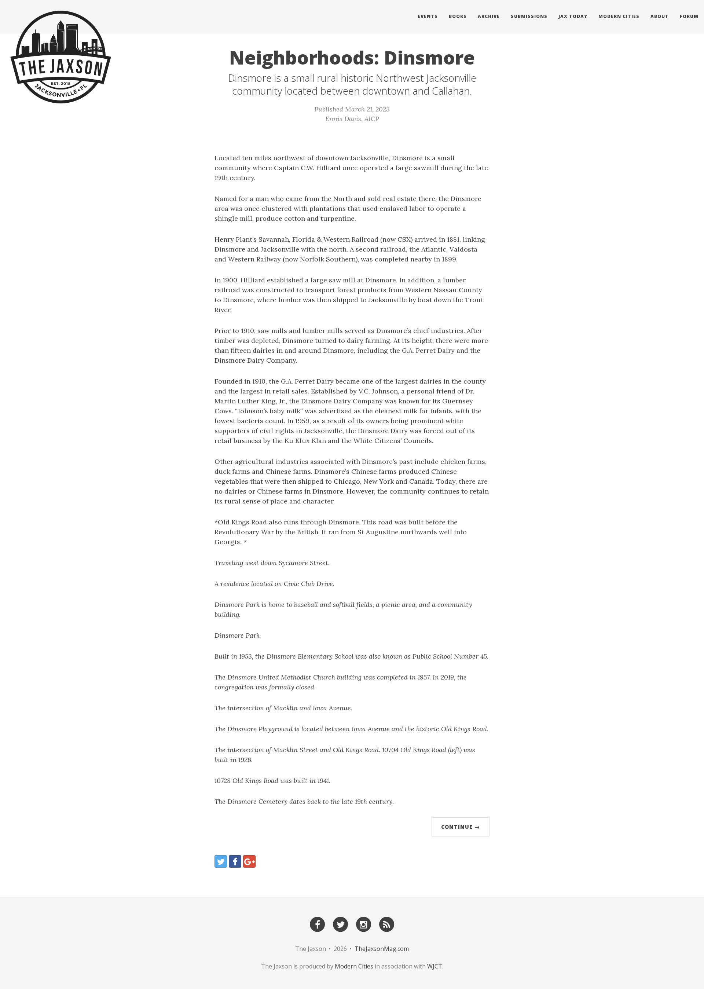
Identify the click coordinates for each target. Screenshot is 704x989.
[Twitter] (340, 924)
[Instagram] (364, 924)
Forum (689, 16)
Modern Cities (618, 16)
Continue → (460, 826)
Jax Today (572, 16)
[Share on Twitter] (220, 861)
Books (458, 16)
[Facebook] (317, 924)
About (659, 16)
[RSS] (387, 924)
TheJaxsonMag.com (382, 949)
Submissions (529, 16)
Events (428, 16)
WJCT (434, 966)
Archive (489, 16)
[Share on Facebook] (235, 861)
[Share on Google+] (249, 861)
